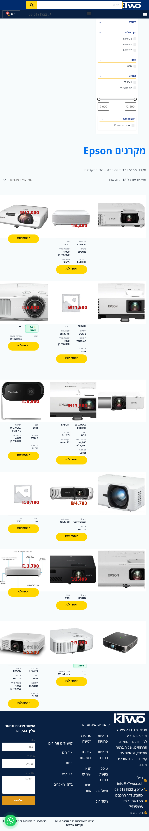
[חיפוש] (31, 5)
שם (33, 739)
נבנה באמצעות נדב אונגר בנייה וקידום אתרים (74, 823)
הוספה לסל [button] (71, 269)
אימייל (31, 756)
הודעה (30, 772)
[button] (145, 14)
